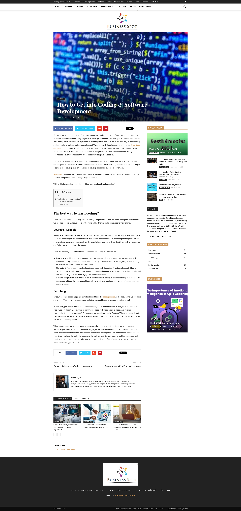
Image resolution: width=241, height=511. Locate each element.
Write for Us (145, 7)
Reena (162, 152)
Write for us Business (141, 2)
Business (109, 2)
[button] (185, 7)
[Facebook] (186, 2)
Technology (107, 7)
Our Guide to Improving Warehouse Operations (73, 366)
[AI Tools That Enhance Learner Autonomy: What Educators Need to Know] (127, 413)
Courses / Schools (66, 202)
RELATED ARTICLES (63, 399)
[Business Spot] (120, 21)
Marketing (92, 7)
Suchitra (153, 329)
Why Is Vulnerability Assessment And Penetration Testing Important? (65, 427)
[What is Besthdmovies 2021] (167, 144)
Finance (129, 2)
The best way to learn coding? (69, 199)
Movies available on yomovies (170, 185)
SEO (118, 7)
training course (109, 297)
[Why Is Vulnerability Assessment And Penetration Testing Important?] (67, 413)
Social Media (129, 7)
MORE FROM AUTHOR (82, 399)
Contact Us (154, 2)
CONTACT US (171, 226)
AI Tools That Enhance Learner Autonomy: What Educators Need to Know (127, 427)
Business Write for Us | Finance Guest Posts (89, 2)
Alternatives (164, 167)
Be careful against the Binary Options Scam (123, 366)
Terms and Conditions (168, 509)
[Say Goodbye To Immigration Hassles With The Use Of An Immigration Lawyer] (152, 174)
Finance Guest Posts (150, 509)
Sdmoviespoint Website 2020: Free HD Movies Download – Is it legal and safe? (173, 161)
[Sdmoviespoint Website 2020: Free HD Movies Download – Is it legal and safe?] (152, 160)
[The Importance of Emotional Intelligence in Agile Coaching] (167, 309)
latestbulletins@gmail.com (125, 495)
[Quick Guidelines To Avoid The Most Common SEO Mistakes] (152, 197)
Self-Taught (64, 204)
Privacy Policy (183, 509)
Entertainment (119, 2)
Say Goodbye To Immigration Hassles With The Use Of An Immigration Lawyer (170, 174)
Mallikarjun (76, 377)
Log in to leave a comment (64, 450)
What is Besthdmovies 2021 (163, 149)
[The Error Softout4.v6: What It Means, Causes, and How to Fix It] (97, 413)
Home (58, 7)
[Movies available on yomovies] (152, 187)
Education (154, 319)
